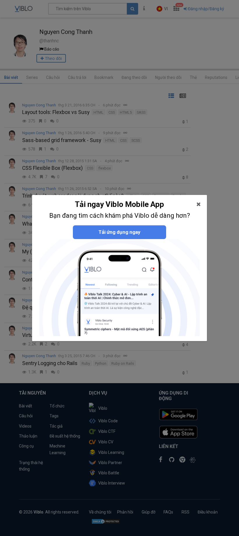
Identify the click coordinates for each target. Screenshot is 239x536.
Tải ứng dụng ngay (119, 232)
